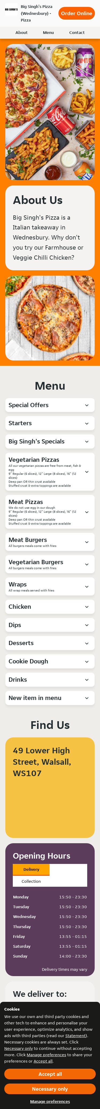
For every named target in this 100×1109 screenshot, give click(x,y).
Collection (31, 881)
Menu (48, 32)
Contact (77, 32)
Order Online (76, 13)
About (21, 32)
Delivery (31, 869)
